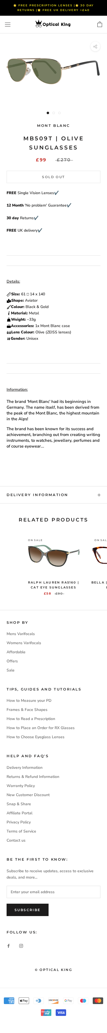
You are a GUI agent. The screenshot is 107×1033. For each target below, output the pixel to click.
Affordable (16, 652)
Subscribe (28, 910)
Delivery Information (37, 495)
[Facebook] (8, 945)
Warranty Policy (21, 785)
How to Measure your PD (29, 700)
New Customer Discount (28, 795)
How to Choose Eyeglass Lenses (35, 737)
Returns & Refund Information (33, 776)
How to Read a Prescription (31, 718)
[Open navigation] (7, 25)
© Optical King (53, 970)
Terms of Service (21, 831)
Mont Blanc (53, 125)
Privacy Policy (19, 822)
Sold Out (53, 177)
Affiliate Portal (19, 813)
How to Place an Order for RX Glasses (41, 727)
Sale (11, 670)
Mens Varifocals (21, 633)
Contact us (16, 840)
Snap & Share (19, 804)
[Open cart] (99, 24)
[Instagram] (21, 945)
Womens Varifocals (24, 643)
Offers (12, 661)
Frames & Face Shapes (27, 709)
